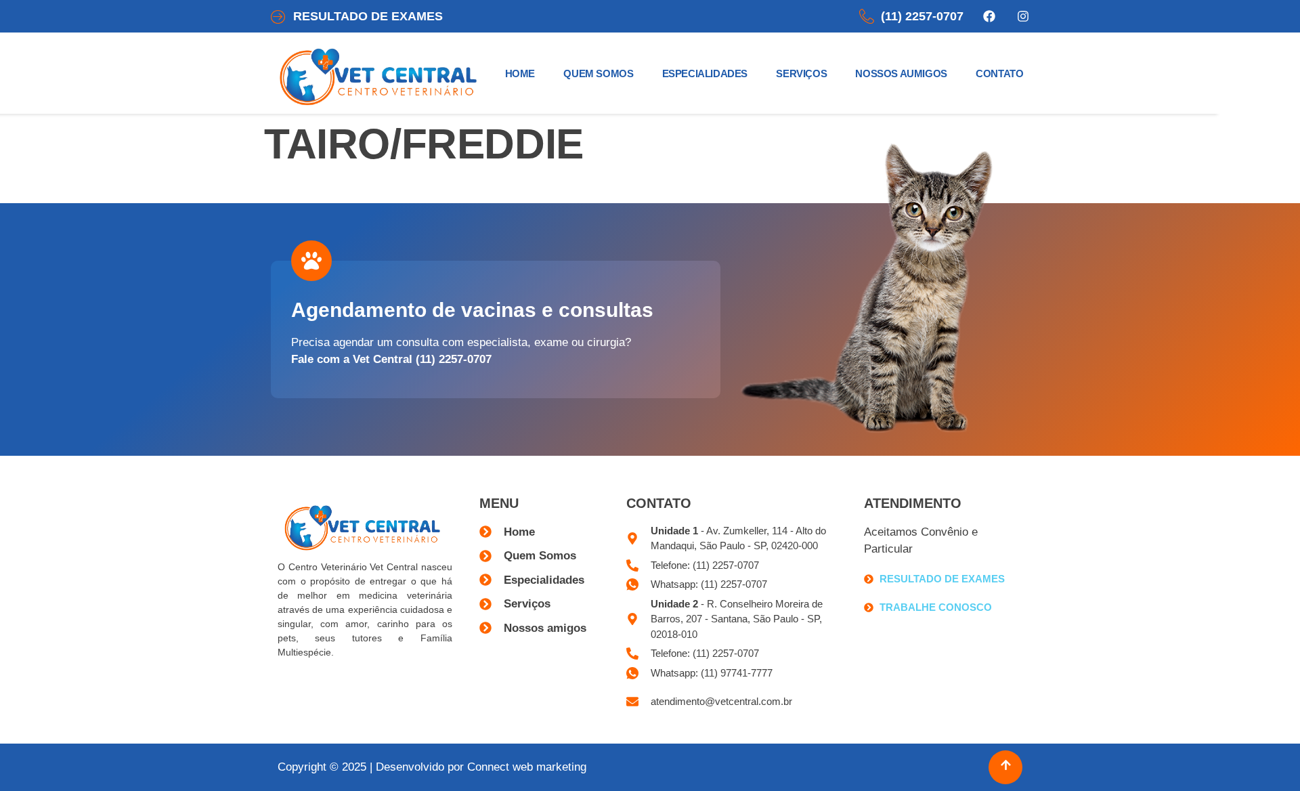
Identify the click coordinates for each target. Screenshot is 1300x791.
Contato (999, 73)
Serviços (801, 73)
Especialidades (705, 73)
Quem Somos (598, 73)
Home (520, 73)
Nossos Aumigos (901, 73)
